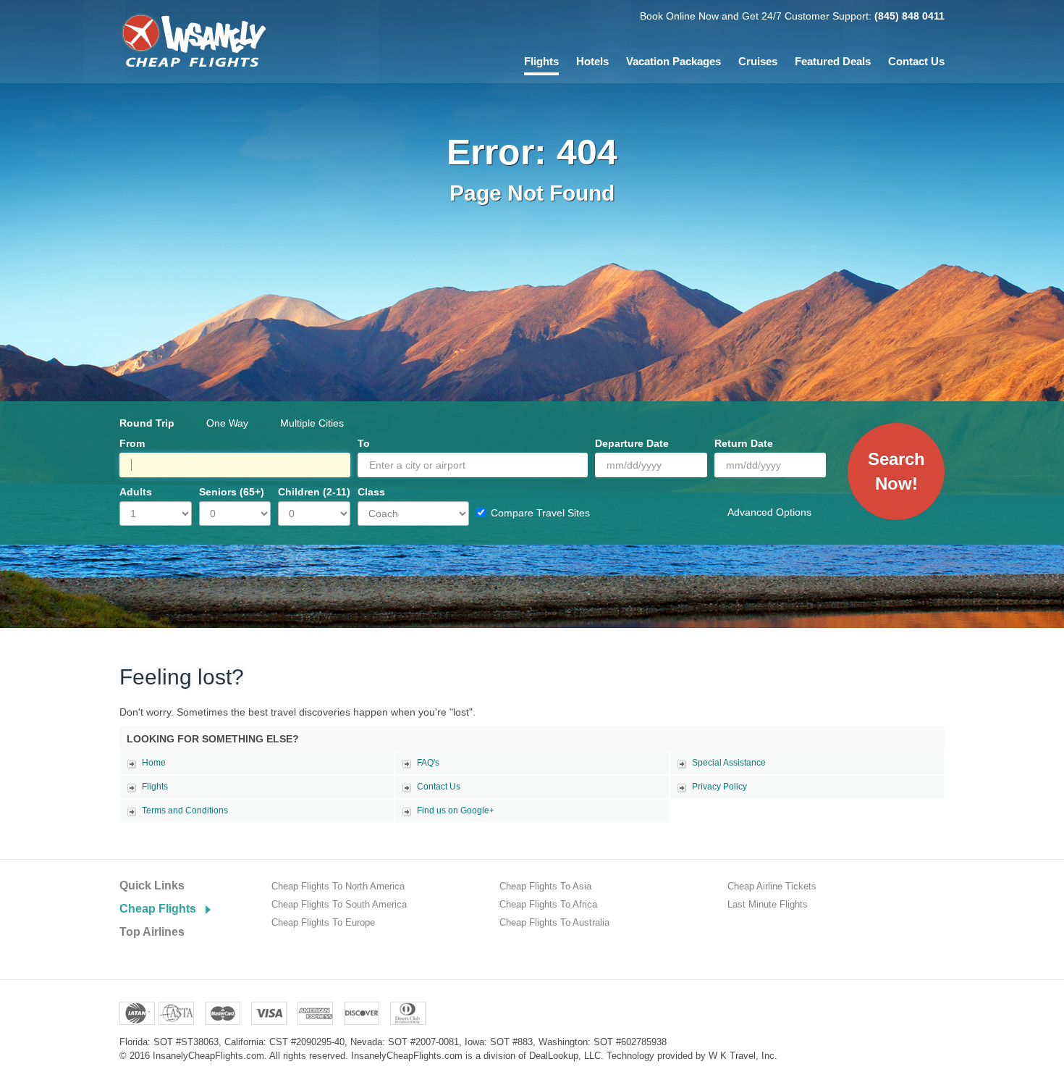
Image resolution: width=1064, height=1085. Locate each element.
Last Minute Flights (767, 904)
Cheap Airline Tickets (771, 886)
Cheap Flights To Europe (323, 922)
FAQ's (428, 763)
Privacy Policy (719, 787)
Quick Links (152, 885)
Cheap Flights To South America (339, 904)
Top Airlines (152, 932)
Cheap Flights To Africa (548, 904)
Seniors (231, 492)
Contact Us (916, 61)
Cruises (757, 61)
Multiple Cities (312, 423)
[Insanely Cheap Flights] (192, 39)
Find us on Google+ (455, 810)
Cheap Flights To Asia (545, 886)
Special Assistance (729, 763)
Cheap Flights (157, 908)
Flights (541, 61)
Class (371, 492)
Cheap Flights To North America (338, 886)
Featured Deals (833, 61)
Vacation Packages (673, 61)
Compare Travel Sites (540, 513)
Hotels (592, 61)
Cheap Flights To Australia (554, 922)
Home (154, 763)
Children (314, 492)
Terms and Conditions (185, 810)
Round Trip (146, 423)
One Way (227, 423)
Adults (135, 492)
